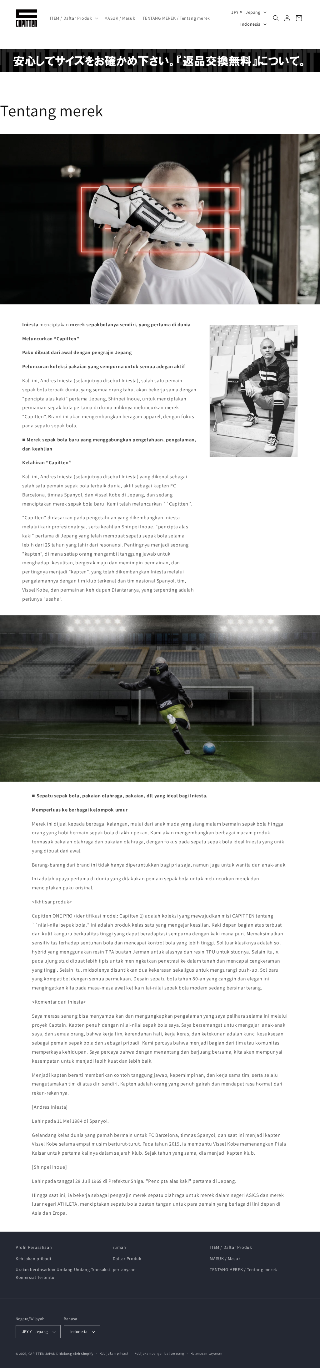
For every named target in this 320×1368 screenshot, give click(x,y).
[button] (73, 18)
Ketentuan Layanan (206, 1353)
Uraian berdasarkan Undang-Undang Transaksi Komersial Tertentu (63, 1273)
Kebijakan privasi (114, 1353)
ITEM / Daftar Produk (231, 1247)
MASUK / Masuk (225, 1258)
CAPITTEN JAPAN (42, 1353)
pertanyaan (124, 1269)
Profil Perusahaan (34, 1247)
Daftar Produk (127, 1258)
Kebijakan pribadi (33, 1258)
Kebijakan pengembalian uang (159, 1353)
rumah (119, 1247)
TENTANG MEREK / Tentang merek (243, 1269)
